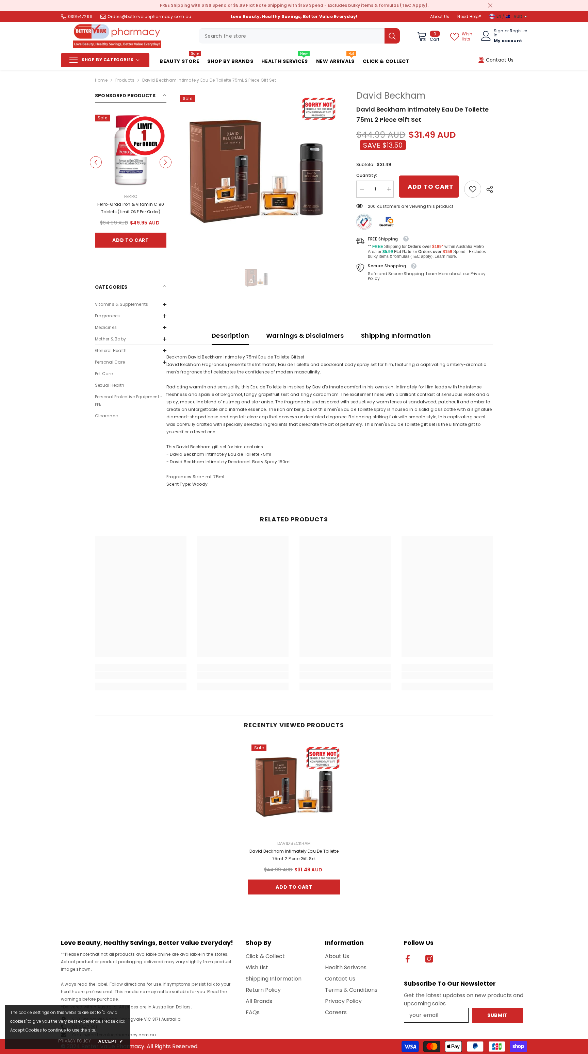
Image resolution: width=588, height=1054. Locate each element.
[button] (96, 162)
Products (124, 80)
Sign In (499, 33)
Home (101, 80)
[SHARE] (487, 189)
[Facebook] (407, 959)
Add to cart (130, 240)
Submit (497, 1015)
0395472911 (80, 16)
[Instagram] (429, 959)
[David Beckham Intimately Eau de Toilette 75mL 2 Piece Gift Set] (294, 787)
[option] (131, 186)
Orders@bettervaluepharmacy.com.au (149, 16)
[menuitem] (130, 304)
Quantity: (366, 175)
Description (230, 335)
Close (490, 6)
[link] (472, 189)
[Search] (299, 36)
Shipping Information (396, 335)
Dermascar (131, 196)
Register (518, 31)
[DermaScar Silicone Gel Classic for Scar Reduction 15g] (130, 150)
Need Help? (469, 16)
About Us (439, 16)
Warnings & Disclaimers (305, 335)
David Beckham (390, 95)
